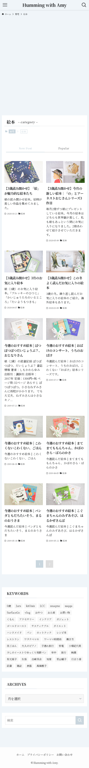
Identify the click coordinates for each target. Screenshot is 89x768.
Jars (18, 606)
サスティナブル (40, 626)
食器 (29, 665)
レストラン (13, 639)
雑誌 (19, 665)
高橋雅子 (42, 665)
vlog (27, 612)
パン (29, 632)
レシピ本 (61, 632)
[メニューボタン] (5, 5)
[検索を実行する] (80, 720)
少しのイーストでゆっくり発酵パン (26, 652)
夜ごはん (12, 645)
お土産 (51, 612)
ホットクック (44, 632)
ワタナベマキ (31, 639)
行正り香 (76, 659)
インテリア (45, 619)
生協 (24, 659)
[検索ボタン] (84, 5)
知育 (49, 659)
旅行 (63, 652)
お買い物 (65, 612)
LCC (42, 606)
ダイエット (60, 626)
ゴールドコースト (16, 626)
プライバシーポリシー (40, 755)
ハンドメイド (14, 632)
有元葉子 (12, 659)
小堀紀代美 (75, 645)
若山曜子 (61, 659)
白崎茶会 (37, 659)
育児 (12, 131)
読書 (9, 665)
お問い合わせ (65, 755)
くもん (10, 619)
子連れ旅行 (47, 645)
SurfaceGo (13, 612)
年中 (53, 652)
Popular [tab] (63, 148)
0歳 (9, 606)
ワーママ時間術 (52, 639)
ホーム (20, 755)
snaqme (55, 606)
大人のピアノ (29, 645)
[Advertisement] (44, 65)
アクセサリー (26, 619)
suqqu (68, 606)
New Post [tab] (25, 148)
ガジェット (63, 619)
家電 (61, 645)
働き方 (70, 639)
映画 (73, 652)
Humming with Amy (44, 5)
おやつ (39, 612)
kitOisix (30, 606)
